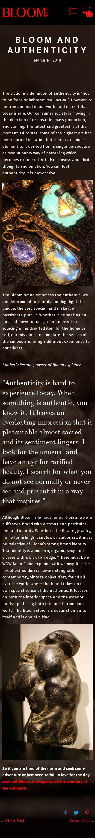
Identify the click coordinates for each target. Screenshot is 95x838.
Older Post (14, 820)
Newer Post (79, 820)
